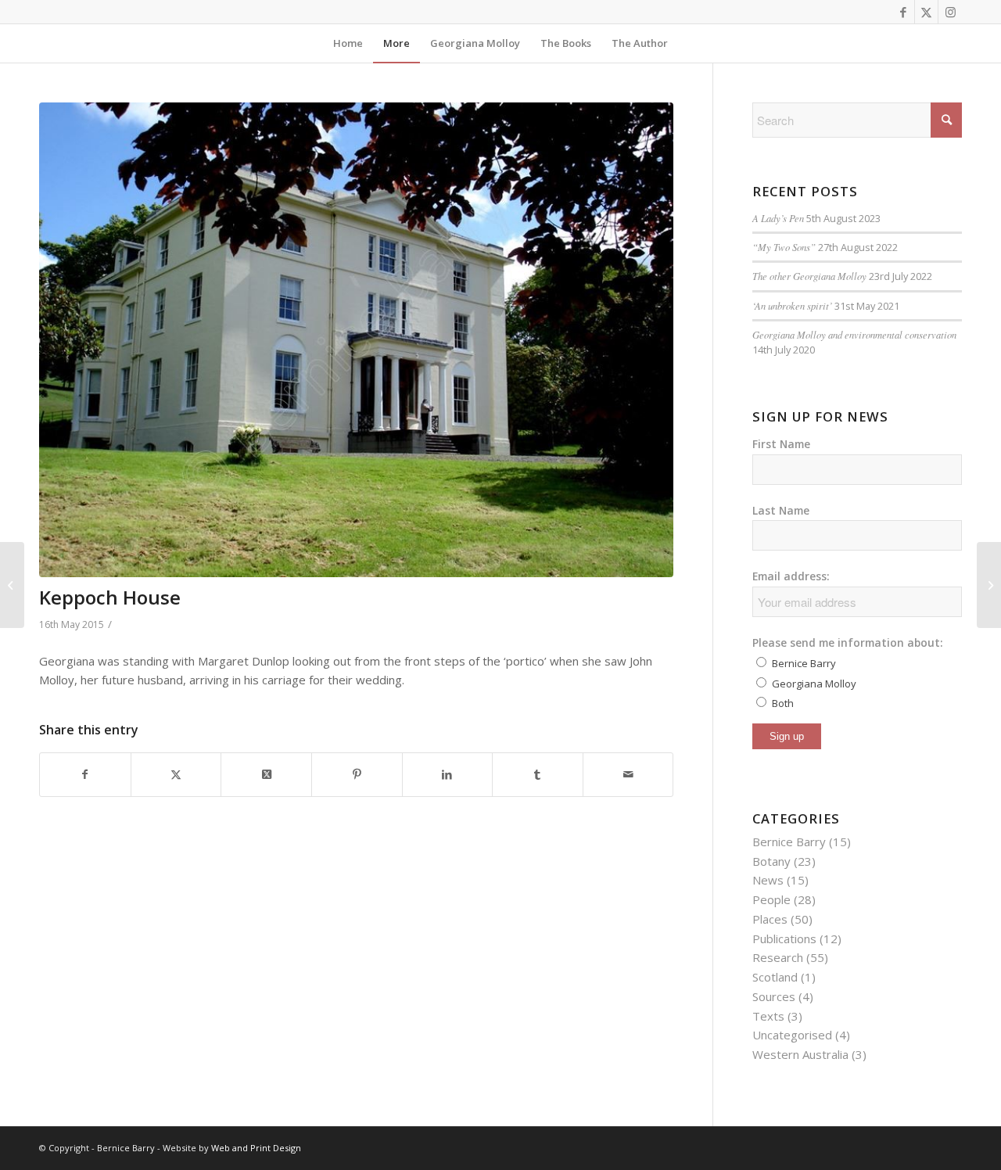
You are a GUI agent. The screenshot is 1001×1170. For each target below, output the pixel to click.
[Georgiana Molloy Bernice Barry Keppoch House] (356, 339)
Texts (768, 1016)
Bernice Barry (789, 841)
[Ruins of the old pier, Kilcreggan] (989, 585)
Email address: (791, 576)
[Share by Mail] (628, 774)
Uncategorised (792, 1035)
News (768, 880)
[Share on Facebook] (85, 774)
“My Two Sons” (784, 246)
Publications (784, 938)
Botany (771, 861)
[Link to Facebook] (903, 11)
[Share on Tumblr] (538, 774)
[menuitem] (348, 43)
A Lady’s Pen (778, 217)
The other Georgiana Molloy (809, 275)
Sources (773, 996)
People (771, 899)
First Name (781, 443)
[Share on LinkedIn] (448, 774)
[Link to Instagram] (950, 11)
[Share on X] (176, 774)
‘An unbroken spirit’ (792, 305)
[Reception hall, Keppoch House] (12, 585)
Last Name (780, 510)
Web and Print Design (256, 1148)
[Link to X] (926, 11)
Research (777, 957)
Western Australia (800, 1054)
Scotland (775, 977)
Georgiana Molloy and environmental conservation (854, 334)
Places (770, 919)
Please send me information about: (847, 642)
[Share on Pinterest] (357, 774)
